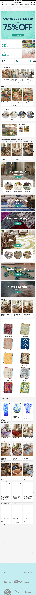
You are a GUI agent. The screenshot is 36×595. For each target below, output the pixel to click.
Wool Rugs (12, 4)
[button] (33, 76)
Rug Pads (21, 4)
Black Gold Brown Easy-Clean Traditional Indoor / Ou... (17, 102)
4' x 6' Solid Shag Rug (5, 437)
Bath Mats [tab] (15, 567)
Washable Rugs (26, 4)
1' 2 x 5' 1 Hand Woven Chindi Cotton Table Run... (16, 541)
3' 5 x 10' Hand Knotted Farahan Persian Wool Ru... (5, 497)
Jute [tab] (31, 141)
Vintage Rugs (19, 6)
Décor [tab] (3, 400)
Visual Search (33, 4)
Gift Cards (2, 6)
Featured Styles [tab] (4, 141)
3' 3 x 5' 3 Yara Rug (27, 457)
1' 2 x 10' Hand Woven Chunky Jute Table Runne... (5, 541)
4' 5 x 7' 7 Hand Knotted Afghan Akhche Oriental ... (17, 519)
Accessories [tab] (8, 400)
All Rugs (2, 4)
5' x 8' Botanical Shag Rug (28, 437)
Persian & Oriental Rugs (26, 6)
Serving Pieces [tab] (14, 400)
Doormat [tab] (9, 567)
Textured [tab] (16, 141)
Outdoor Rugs (7, 4)
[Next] (33, 97)
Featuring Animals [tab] (5, 587)
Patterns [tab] (21, 141)
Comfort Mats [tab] (4, 567)
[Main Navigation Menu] (1, 2)
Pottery (17, 4)
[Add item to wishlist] (9, 89)
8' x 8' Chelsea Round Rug (5, 560)
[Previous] (2, 97)
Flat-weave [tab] (26, 141)
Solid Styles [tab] (11, 141)
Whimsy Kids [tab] (12, 587)
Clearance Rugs (8, 6)
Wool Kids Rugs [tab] (19, 587)
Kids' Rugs (13, 6)
